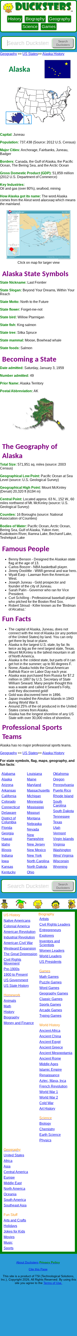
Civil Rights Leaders (54, 924)
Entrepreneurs (50, 930)
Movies (9, 1237)
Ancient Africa (49, 1030)
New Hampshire (35, 837)
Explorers (46, 935)
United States (14, 1155)
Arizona (7, 785)
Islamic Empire (50, 1069)
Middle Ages (48, 1064)
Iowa (5, 861)
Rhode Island (63, 796)
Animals (10, 1000)
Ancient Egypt (50, 1042)
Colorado (8, 801)
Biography (35, 18)
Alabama (8, 774)
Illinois (6, 850)
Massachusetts (38, 790)
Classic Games (50, 999)
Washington (62, 850)
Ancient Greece (51, 1047)
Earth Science (50, 1134)
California (8, 796)
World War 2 (48, 1097)
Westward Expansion (20, 948)
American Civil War (18, 943)
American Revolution (20, 932)
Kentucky (8, 872)
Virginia (59, 844)
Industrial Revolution (19, 937)
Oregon (58, 779)
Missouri (33, 813)
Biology (45, 1123)
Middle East (13, 1183)
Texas (57, 822)
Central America (16, 1172)
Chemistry (47, 1129)
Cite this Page (38, 1269)
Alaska (6, 779)
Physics (45, 1140)
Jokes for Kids (14, 1231)
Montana (33, 818)
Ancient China (50, 1036)
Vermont (59, 833)
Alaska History (53, 54)
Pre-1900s (11, 969)
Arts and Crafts (15, 1220)
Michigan (34, 796)
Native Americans (17, 920)
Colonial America (17, 926)
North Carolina (38, 861)
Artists (44, 919)
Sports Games (50, 1004)
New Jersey (36, 844)
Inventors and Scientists (49, 943)
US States (30, 54)
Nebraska (34, 824)
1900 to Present (16, 974)
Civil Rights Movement (12, 961)
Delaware (8, 813)
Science (29, 26)
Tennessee (61, 816)
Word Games (49, 988)
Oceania (10, 1194)
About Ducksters (27, 1262)
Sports (8, 1248)
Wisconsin (61, 861)
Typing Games (50, 1015)
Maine (31, 779)
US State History (16, 985)
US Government (16, 980)
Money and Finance (19, 1023)
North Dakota (37, 866)
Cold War (46, 1103)
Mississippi (35, 807)
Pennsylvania (63, 785)
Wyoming (60, 866)
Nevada (33, 829)
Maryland (34, 785)
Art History (47, 1108)
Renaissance (49, 1075)
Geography (59, 18)
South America (15, 1200)
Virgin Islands (63, 839)
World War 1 (48, 1092)
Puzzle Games (50, 982)
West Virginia (63, 855)
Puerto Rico (62, 790)
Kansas (7, 866)
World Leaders (50, 956)
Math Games (49, 977)
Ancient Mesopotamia (55, 1053)
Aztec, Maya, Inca (52, 1081)
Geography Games (53, 993)
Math (7, 1006)
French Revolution (53, 1086)
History (14, 18)
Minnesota (35, 801)
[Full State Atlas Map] (38, 259)
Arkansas (8, 790)
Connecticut (10, 807)
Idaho (5, 844)
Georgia (7, 833)
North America (14, 1188)
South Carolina (59, 803)
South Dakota (63, 811)
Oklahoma (61, 774)
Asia (7, 1166)
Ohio (30, 872)
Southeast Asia (15, 1205)
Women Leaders (51, 950)
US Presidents (50, 962)
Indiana (7, 855)
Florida (6, 828)
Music (8, 1242)
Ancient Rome (50, 1058)
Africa (8, 1161)
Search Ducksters (63, 43)
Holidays (10, 1226)
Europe (9, 1177)
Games (49, 26)
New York (34, 855)
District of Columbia (8, 820)
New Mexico (36, 850)
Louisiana (34, 774)
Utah (56, 828)
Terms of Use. (52, 1283)
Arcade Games (50, 1010)
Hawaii (6, 839)
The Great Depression (20, 954)
